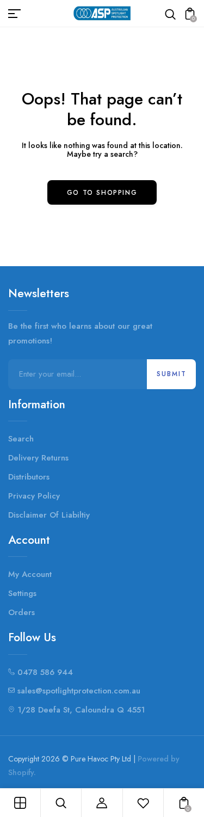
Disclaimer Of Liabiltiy (49, 515)
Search (21, 439)
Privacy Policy (34, 496)
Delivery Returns (38, 458)
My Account (30, 574)
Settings (22, 593)
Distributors (29, 477)
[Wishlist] (143, 803)
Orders (21, 612)
